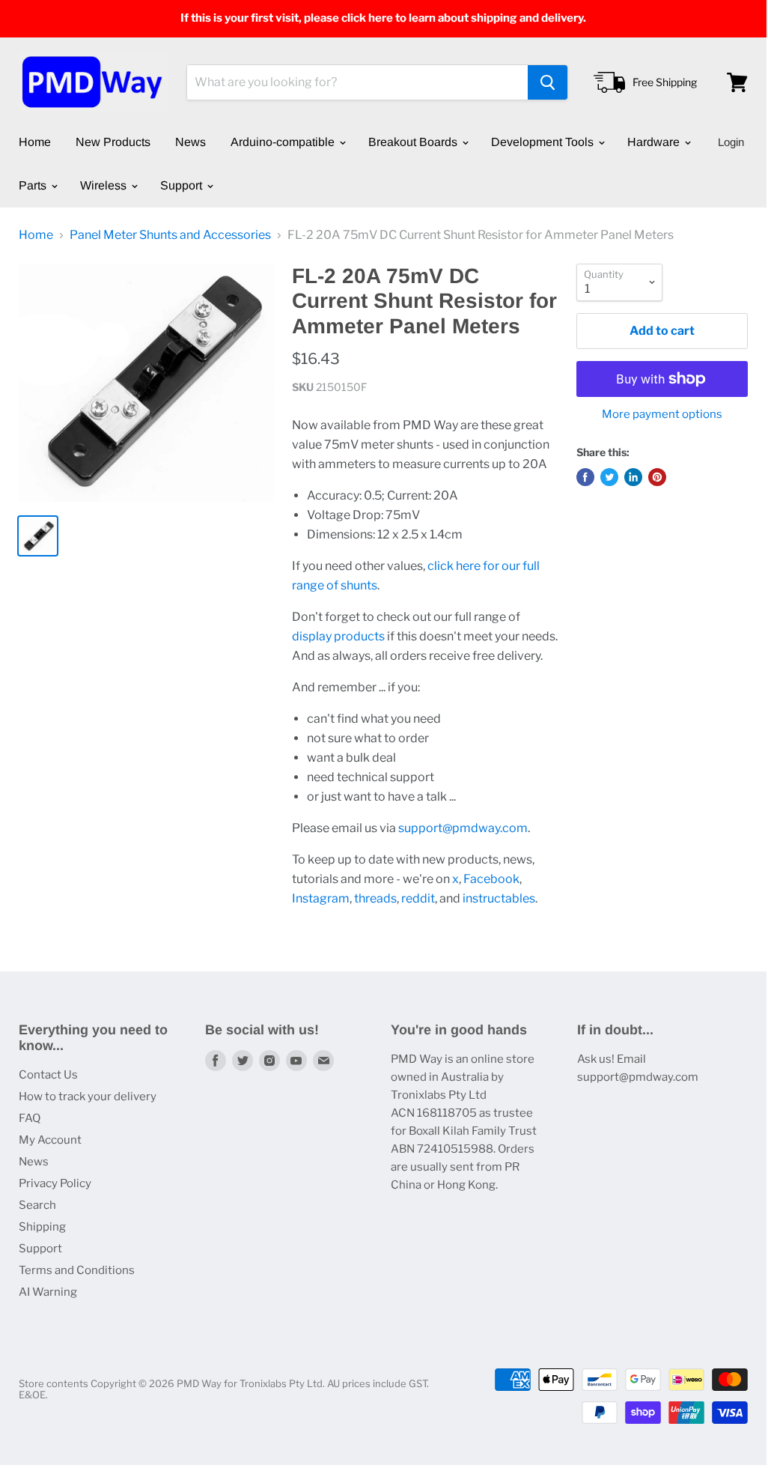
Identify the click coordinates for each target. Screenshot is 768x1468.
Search (37, 1205)
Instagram (321, 898)
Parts (34, 185)
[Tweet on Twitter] (609, 477)
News (190, 142)
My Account (50, 1140)
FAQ (29, 1118)
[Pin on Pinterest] (657, 477)
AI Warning (48, 1292)
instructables (499, 898)
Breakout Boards (414, 142)
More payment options (662, 414)
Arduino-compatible (284, 142)
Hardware (655, 142)
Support (182, 185)
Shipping (42, 1227)
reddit (418, 898)
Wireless (104, 185)
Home (35, 142)
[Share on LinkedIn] (633, 477)
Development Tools (544, 142)
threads (375, 898)
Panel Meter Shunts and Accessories (170, 235)
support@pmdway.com (463, 828)
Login (731, 142)
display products (338, 636)
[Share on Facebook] (585, 477)
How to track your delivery (87, 1096)
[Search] (547, 82)
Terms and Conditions (77, 1270)
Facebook (491, 879)
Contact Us (48, 1075)
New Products (113, 142)
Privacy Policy (55, 1183)
